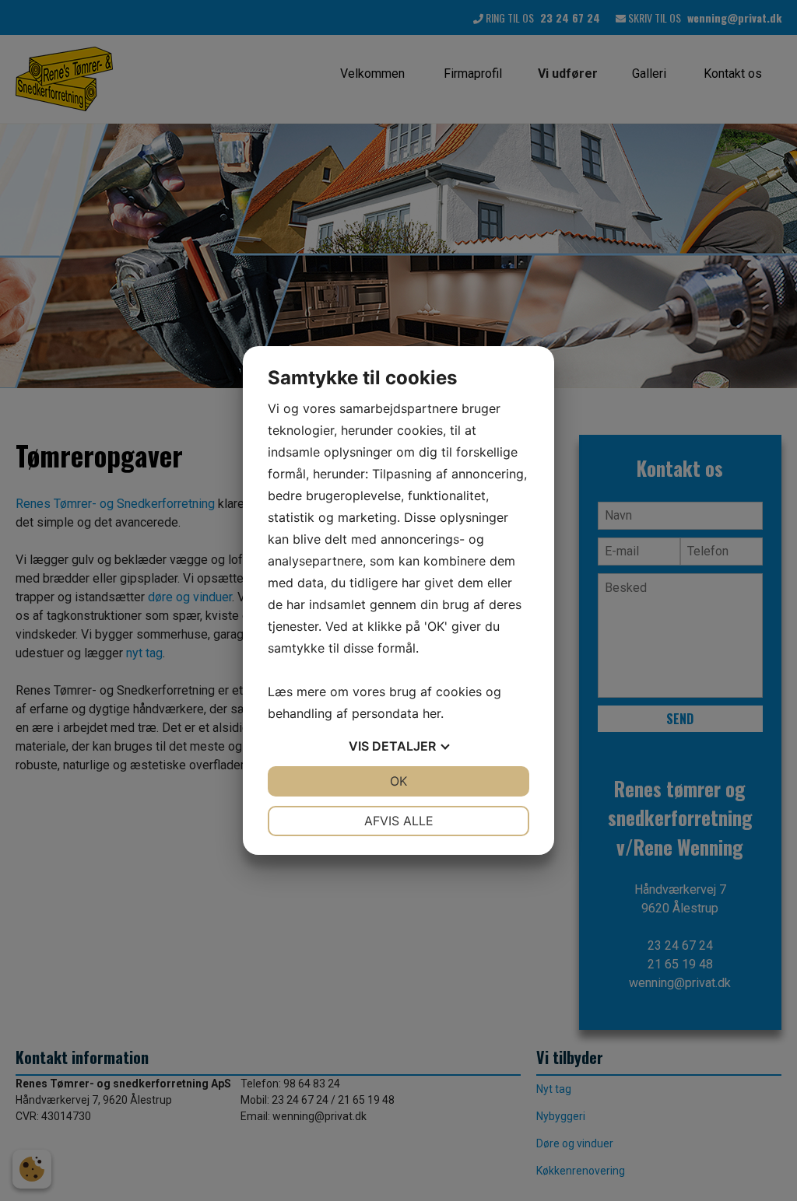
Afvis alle (399, 820)
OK (398, 781)
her (432, 713)
